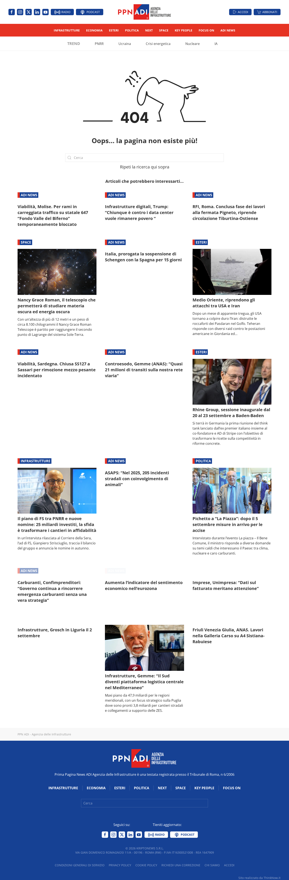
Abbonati (269, 12)
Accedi (243, 12)
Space (163, 30)
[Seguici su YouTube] (45, 12)
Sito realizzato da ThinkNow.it (259, 878)
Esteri (114, 30)
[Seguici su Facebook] (11, 12)
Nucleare (192, 43)
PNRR (99, 43)
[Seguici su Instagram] (20, 12)
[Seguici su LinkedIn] (37, 12)
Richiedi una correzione (180, 865)
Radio (65, 12)
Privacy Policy (120, 865)
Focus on (206, 30)
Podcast (93, 12)
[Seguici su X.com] (28, 12)
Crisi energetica (158, 43)
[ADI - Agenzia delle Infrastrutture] (144, 758)
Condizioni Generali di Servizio (80, 865)
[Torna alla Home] (144, 12)
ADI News (227, 30)
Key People (183, 30)
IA (216, 43)
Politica (132, 30)
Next (149, 30)
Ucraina (124, 43)
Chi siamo (212, 865)
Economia (94, 30)
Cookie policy (146, 865)
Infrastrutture (67, 30)
